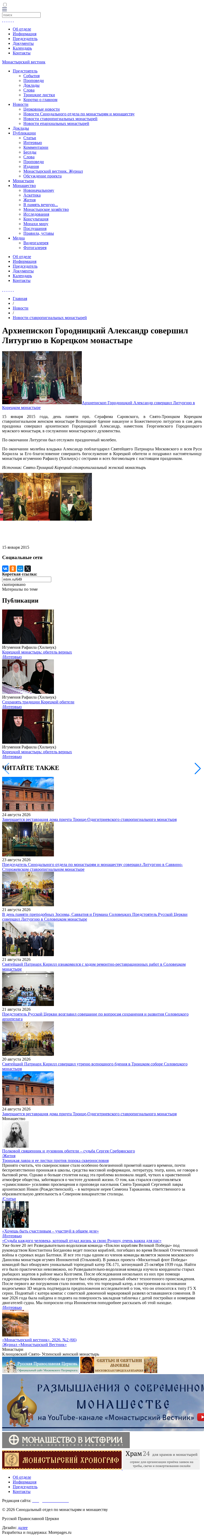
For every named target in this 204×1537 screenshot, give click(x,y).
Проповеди (33, 80)
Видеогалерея (35, 243)
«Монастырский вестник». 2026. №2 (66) (39, 1340)
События (31, 75)
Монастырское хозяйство (46, 209)
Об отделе (22, 29)
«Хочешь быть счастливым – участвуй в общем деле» (50, 1231)
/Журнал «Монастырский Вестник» (34, 1344)
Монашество (24, 185)
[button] (197, 768)
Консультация (35, 219)
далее (23, 1527)
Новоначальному (38, 190)
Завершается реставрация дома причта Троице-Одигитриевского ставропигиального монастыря (89, 819)
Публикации (24, 133)
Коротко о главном (40, 99)
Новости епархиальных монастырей (56, 123)
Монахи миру (35, 223)
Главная (20, 298)
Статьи (29, 138)
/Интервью (12, 657)
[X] (27, 568)
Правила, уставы (38, 233)
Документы (23, 43)
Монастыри (23, 180)
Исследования (36, 214)
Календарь (22, 48)
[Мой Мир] (20, 568)
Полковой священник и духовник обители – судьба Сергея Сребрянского (68, 1151)
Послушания (34, 228)
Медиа (19, 238)
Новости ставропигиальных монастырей (60, 118)
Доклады (31, 85)
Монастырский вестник (23, 62)
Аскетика (32, 195)
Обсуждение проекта (42, 176)
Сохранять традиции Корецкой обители (38, 702)
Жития (29, 200)
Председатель (25, 38)
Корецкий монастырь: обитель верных (37, 652)
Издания (31, 166)
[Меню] (4, 9)
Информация (24, 34)
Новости (20, 104)
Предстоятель (25, 71)
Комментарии (35, 147)
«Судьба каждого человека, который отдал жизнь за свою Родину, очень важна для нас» (82, 1240)
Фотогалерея (34, 247)
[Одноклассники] (13, 568)
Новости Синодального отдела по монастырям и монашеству (79, 114)
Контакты (22, 53)
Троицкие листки (39, 95)
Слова (29, 90)
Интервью (32, 142)
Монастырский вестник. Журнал (53, 171)
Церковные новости (41, 109)
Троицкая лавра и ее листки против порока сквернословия (55, 1160)
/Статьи (9, 1198)
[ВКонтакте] (5, 568)
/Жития (8, 1155)
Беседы (29, 152)
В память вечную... (40, 204)
